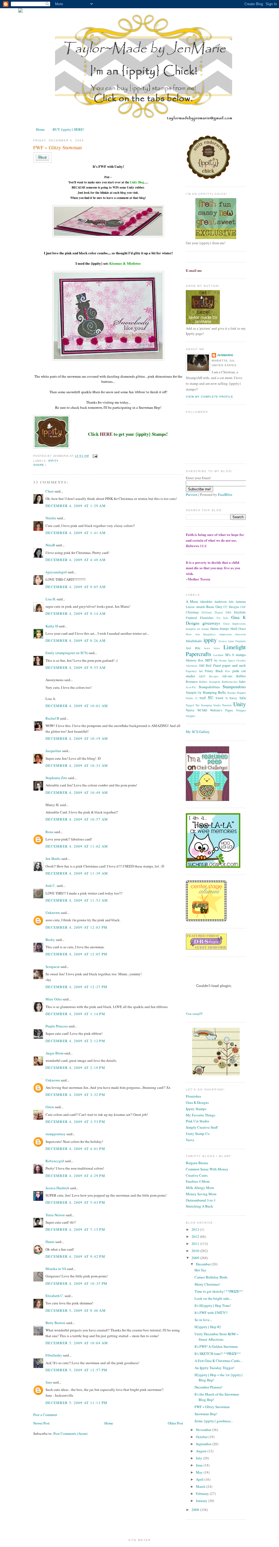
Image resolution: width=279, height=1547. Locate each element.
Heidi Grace (238, 629)
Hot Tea (200, 1270)
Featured (191, 618)
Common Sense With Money (207, 1169)
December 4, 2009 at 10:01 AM (77, 705)
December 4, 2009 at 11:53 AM (77, 900)
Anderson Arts (224, 602)
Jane (49, 1382)
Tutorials (227, 705)
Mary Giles (54, 999)
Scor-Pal (191, 687)
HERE (106, 434)
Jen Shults (53, 858)
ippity (53, 460)
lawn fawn (212, 648)
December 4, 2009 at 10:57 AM (77, 819)
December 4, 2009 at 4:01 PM (75, 1148)
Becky (50, 939)
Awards (200, 607)
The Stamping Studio (208, 705)
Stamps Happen (236, 692)
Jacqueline (53, 750)
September (204, 1443)
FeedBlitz (225, 494)
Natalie (51, 517)
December (203, 1264)
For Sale (223, 618)
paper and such (234, 665)
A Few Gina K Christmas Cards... (218, 1360)
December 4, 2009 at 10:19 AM (77, 738)
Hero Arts (193, 634)
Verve (190, 710)
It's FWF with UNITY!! (211, 1312)
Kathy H (52, 626)
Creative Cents (197, 1175)
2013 (196, 1229)
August (201, 1450)
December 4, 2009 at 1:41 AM (76, 532)
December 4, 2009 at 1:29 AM (76, 505)
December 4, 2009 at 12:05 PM (76, 954)
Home (40, 129)
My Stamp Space (224, 660)
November (204, 1429)
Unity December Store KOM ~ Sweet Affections (216, 1336)
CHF (243, 607)
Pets (227, 671)
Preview (192, 494)
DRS (228, 612)
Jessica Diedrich (57, 1187)
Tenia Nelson (55, 1214)
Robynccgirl (55, 1160)
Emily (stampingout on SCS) (67, 652)
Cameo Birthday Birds (211, 1277)
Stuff (202, 698)
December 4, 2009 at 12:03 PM (76, 927)
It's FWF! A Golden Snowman (216, 1346)
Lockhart (218, 655)
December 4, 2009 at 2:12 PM (75, 1040)
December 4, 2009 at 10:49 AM (77, 792)
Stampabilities (209, 686)
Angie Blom (54, 1053)
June (200, 1465)
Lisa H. (51, 599)
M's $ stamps (235, 654)
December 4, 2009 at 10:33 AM (77, 765)
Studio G (192, 698)
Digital (219, 612)
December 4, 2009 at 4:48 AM (76, 559)
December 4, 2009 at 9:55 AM (76, 667)
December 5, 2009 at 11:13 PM (76, 1402)
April (200, 1479)
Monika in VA (56, 1268)
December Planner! (208, 1387)
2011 (196, 1243)
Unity (239, 704)
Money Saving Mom (201, 1193)
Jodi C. (51, 885)
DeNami (207, 612)
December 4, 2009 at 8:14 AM (76, 613)
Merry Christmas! (207, 1284)
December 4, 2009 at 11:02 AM (77, 846)
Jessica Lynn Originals (232, 641)
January (202, 1500)
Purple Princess (57, 1026)
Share (38, 464)
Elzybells (240, 612)
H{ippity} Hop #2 (208, 1326)
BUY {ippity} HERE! (68, 129)
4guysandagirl (56, 572)
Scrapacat (53, 966)
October (202, 1436)
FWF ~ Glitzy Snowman (57, 147)
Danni (50, 1241)
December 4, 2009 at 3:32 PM (75, 1094)
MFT (209, 660)
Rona (49, 831)
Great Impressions (234, 623)
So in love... (203, 1319)
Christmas (192, 612)
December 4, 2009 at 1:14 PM (75, 1013)
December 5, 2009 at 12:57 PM (76, 1369)
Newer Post (41, 1423)
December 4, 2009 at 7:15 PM (75, 1229)
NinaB (50, 545)
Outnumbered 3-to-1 (201, 1200)
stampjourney (56, 1133)
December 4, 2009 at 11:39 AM (77, 873)
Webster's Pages (221, 710)
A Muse (192, 601)
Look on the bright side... (213, 1298)
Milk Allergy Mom (200, 1187)
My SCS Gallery (198, 731)
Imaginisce (209, 634)
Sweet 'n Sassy (226, 698)
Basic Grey (214, 606)
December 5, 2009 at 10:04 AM (77, 1342)
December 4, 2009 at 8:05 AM (76, 586)
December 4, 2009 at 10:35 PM (76, 1283)
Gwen (50, 1106)
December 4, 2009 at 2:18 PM (75, 1067)
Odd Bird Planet (210, 665)
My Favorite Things (200, 1115)
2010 (196, 1250)
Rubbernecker (230, 682)
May (200, 1472)
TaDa (242, 698)
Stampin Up (193, 692)
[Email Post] (94, 456)
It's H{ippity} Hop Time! (213, 1305)
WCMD (202, 710)
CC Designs (231, 607)
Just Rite (193, 648)
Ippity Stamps (196, 1108)
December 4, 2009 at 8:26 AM (76, 640)
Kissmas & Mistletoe (125, 263)
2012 (196, 1236)
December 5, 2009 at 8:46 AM (76, 1310)
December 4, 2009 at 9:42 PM (75, 1256)
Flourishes (207, 618)
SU (210, 697)
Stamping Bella (214, 692)
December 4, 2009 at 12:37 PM (76, 986)
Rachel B (52, 718)
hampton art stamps (197, 629)
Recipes (214, 676)
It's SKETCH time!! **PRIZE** (218, 1353)
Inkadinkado (194, 641)
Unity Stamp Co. (198, 1133)
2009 (196, 1257)
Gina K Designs (197, 1102)
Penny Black (214, 671)
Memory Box (195, 660)
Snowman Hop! (206, 1413)
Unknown (53, 912)
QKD (202, 676)
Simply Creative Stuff (202, 1127)
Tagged (190, 705)
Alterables (206, 602)
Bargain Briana (197, 1162)
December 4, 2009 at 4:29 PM (75, 1175)
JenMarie (225, 355)
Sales (242, 681)
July (199, 1458)
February (203, 1493)
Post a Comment (45, 1414)
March (201, 1486)
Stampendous (234, 686)
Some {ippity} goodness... (214, 1420)
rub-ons (227, 676)
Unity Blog (137, 182)
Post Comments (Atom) (70, 1433)
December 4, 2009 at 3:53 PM (75, 1121)
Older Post (175, 1423)
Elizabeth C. (55, 1295)
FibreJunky (54, 1355)
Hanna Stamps (219, 629)
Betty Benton (55, 1322)
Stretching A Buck (199, 1206)
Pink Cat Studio (197, 1121)
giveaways (211, 623)
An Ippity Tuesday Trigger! (214, 1367)
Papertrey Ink (194, 671)
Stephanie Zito (56, 777)
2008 (196, 1509)
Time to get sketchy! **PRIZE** (219, 1291)
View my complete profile (209, 396)
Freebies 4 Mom (198, 1181)
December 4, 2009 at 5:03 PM (75, 1202)
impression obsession (232, 634)
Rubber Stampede (209, 682)
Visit (194, 1014)
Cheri (50, 491)
